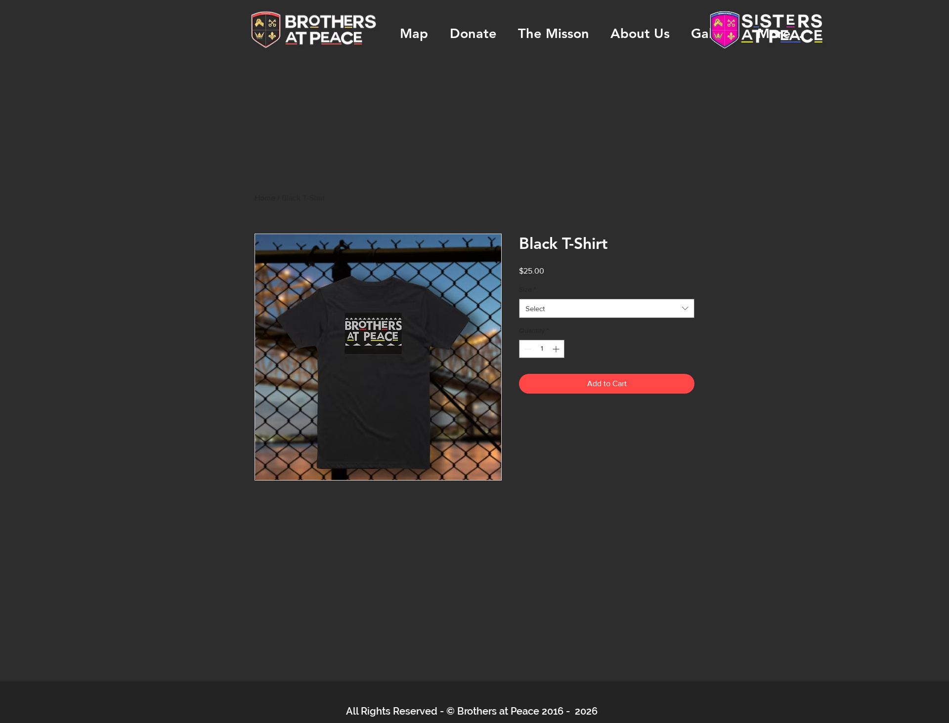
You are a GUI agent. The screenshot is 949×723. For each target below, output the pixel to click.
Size (527, 289)
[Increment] (557, 349)
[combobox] (606, 308)
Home (265, 198)
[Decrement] (526, 349)
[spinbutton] (542, 349)
